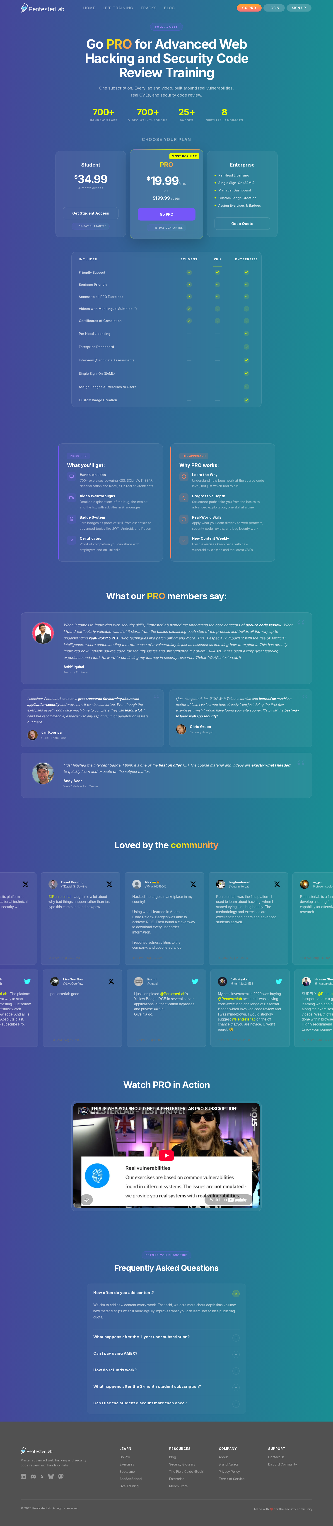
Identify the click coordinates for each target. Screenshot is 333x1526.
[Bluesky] (51, 1476)
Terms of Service (232, 1479)
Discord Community (282, 1464)
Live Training (118, 8)
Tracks (148, 8)
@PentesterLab (25, 994)
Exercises (127, 1464)
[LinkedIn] (23, 1476)
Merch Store (178, 1486)
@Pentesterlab (30, 897)
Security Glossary (182, 1464)
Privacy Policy (229, 1471)
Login (274, 8)
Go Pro (249, 8)
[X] (42, 1476)
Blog (169, 8)
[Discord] (33, 1476)
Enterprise (176, 1479)
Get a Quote (242, 223)
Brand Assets (228, 1464)
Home (89, 8)
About (223, 1457)
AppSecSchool (131, 1479)
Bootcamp (127, 1471)
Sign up (299, 8)
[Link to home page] (42, 8)
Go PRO (166, 214)
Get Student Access (90, 213)
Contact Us (276, 1457)
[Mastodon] (61, 1476)
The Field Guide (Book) (187, 1471)
